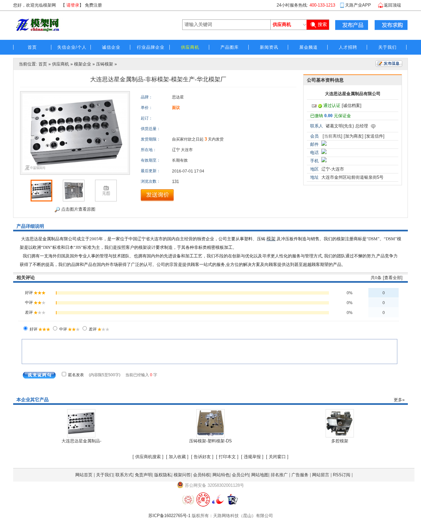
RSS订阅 (341, 474)
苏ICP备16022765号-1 (169, 515)
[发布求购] (391, 25)
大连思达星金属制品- (81, 440)
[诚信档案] (351, 105)
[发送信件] (374, 136)
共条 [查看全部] (387, 277)
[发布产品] (351, 25)
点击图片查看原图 (77, 209)
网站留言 (320, 474)
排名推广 (279, 474)
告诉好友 (202, 456)
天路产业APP (358, 5)
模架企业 (82, 64)
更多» (399, 399)
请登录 (72, 5)
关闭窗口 (277, 456)
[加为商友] (353, 136)
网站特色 (221, 474)
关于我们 (104, 474)
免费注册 (93, 5)
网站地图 (259, 474)
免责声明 (143, 474)
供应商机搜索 (148, 456)
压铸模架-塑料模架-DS (210, 440)
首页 (42, 64)
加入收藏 (177, 456)
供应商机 (60, 64)
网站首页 (83, 474)
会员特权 (201, 474)
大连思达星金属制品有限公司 (353, 93)
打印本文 (227, 456)
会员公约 (240, 474)
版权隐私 (162, 474)
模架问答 (182, 474)
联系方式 (124, 474)
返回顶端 (392, 5)
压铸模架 (104, 64)
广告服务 (300, 474)
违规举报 (252, 456)
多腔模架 (339, 440)
